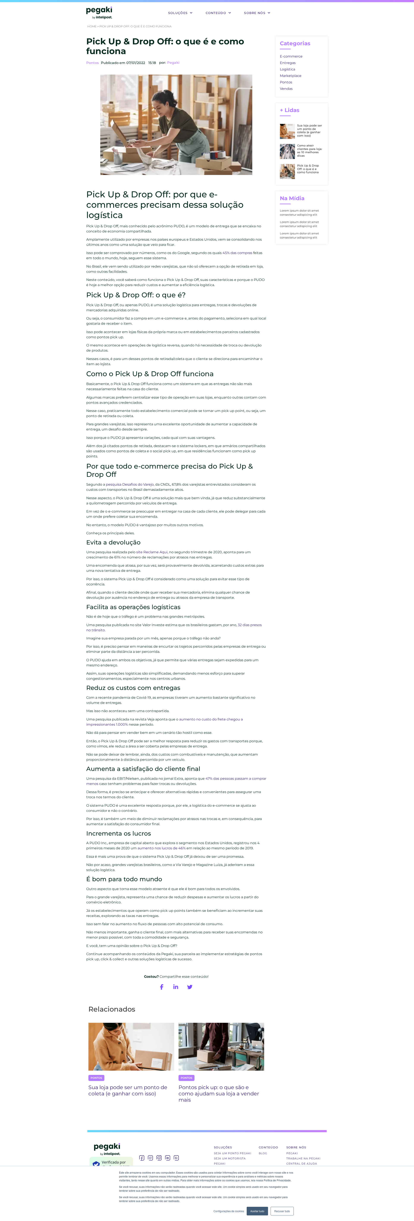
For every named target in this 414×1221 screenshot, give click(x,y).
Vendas (286, 89)
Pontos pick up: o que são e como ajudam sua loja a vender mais (219, 1093)
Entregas (288, 63)
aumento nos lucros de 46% (162, 848)
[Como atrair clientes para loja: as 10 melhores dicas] (287, 158)
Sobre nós (254, 13)
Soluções (178, 13)
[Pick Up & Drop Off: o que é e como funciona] (287, 178)
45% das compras (237, 253)
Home (92, 26)
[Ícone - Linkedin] (167, 1158)
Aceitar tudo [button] (257, 1211)
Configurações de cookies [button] (228, 1211)
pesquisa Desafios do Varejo (130, 484)
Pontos (92, 63)
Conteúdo (216, 13)
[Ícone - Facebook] (141, 1158)
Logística (287, 69)
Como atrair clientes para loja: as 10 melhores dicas (309, 150)
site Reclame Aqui (152, 552)
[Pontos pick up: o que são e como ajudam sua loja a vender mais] (221, 1047)
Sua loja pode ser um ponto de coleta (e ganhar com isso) (127, 1090)
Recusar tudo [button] (282, 1211)
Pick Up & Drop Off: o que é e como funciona (308, 169)
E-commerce (291, 56)
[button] (180, 13)
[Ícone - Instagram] (159, 1158)
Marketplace (290, 76)
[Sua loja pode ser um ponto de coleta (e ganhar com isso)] (131, 1047)
